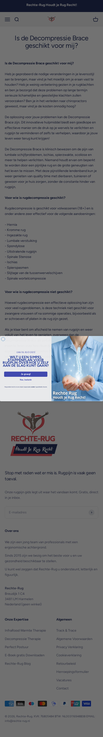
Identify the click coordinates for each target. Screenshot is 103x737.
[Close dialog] (3, 339)
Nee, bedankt (25, 379)
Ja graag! (26, 374)
